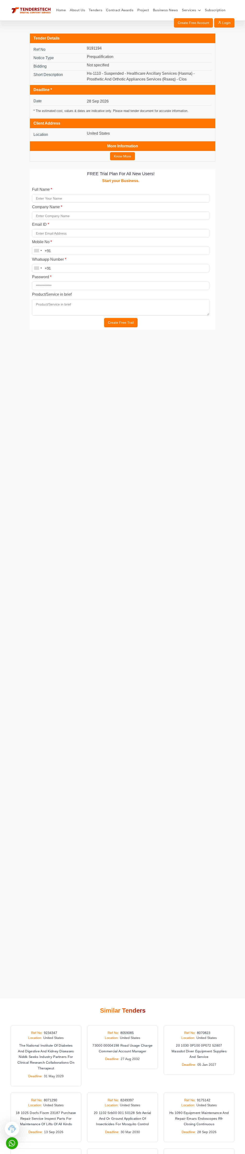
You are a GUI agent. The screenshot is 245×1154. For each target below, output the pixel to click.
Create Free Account (193, 23)
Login (226, 23)
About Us (77, 10)
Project (143, 10)
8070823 (203, 1033)
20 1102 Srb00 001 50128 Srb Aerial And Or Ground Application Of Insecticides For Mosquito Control (122, 1118)
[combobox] (37, 251)
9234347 (50, 1033)
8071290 (50, 1100)
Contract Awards (120, 10)
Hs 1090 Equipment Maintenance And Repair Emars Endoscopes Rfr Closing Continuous (199, 1118)
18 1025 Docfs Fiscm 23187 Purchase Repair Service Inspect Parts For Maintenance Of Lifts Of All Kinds (46, 1118)
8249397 (127, 1100)
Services (189, 10)
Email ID (40, 224)
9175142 (203, 1100)
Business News (165, 10)
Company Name (47, 207)
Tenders (95, 10)
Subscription (215, 10)
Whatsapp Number (49, 259)
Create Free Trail (121, 322)
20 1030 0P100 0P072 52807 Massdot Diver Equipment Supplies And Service (199, 1051)
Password (41, 277)
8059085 (127, 1033)
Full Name (42, 189)
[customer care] (12, 1129)
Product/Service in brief (52, 294)
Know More (122, 156)
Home (61, 10)
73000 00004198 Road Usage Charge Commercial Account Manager (122, 1048)
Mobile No (42, 242)
